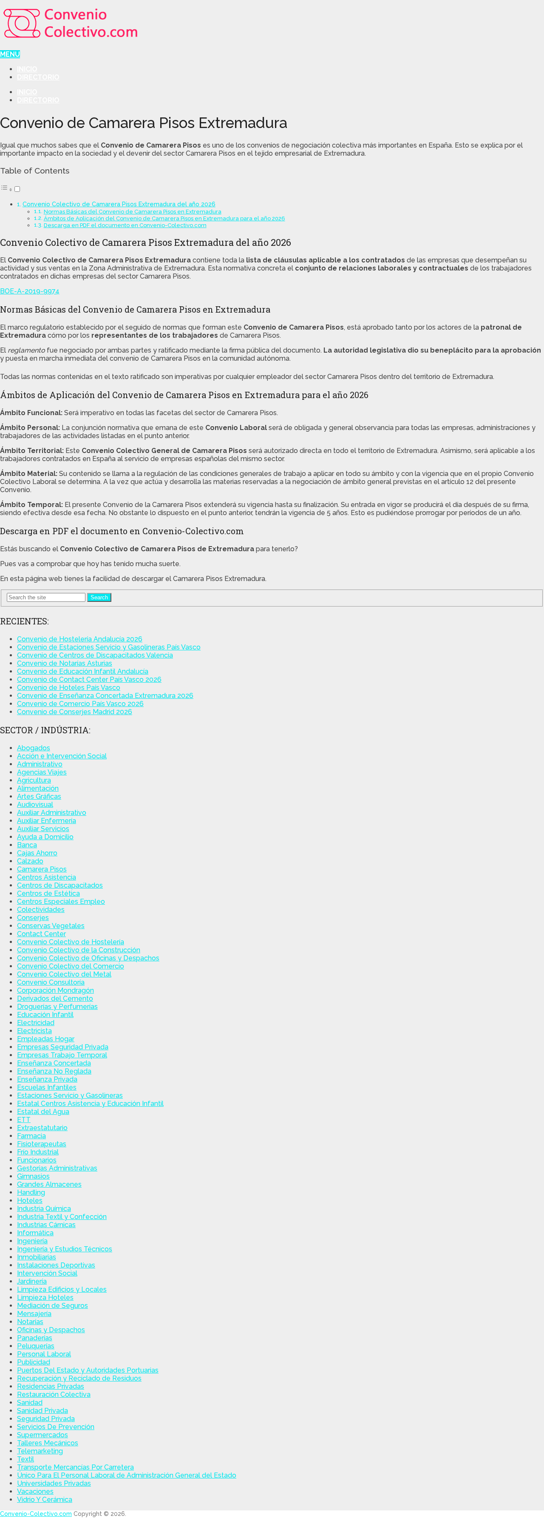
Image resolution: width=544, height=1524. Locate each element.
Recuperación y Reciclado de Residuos (79, 1378)
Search (99, 597)
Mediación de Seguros (52, 1306)
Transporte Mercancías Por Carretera (75, 1467)
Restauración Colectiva (54, 1394)
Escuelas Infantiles (46, 1087)
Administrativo (39, 764)
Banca (27, 845)
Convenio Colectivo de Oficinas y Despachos (88, 958)
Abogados (33, 748)
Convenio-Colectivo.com (36, 1513)
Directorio (38, 77)
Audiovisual (35, 804)
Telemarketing (40, 1451)
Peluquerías (35, 1346)
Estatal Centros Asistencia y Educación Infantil (90, 1104)
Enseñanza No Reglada (54, 1071)
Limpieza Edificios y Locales (62, 1289)
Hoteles (29, 1200)
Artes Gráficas (39, 796)
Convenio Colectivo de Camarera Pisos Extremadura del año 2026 (119, 204)
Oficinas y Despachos (51, 1330)
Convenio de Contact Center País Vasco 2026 (89, 679)
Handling (31, 1192)
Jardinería (32, 1281)
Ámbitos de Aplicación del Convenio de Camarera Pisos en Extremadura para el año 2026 (164, 218)
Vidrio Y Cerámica (44, 1500)
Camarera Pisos (42, 869)
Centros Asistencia (46, 877)
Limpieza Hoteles (45, 1297)
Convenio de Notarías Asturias (64, 663)
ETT (24, 1120)
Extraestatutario (42, 1128)
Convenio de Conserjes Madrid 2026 (74, 712)
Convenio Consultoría (51, 982)
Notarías (30, 1322)
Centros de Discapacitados (60, 885)
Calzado (30, 861)
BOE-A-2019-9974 (30, 291)
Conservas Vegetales (51, 926)
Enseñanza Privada (47, 1079)
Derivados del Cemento (55, 998)
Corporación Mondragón (55, 990)
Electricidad (35, 1023)
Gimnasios (33, 1176)
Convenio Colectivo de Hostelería (70, 942)
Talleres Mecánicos (47, 1443)
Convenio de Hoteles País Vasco (68, 688)
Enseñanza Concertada (54, 1063)
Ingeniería (32, 1241)
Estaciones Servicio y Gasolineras (70, 1095)
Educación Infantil (45, 1015)
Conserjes (33, 918)
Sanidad (29, 1403)
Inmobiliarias (36, 1257)
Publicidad (33, 1362)
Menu (10, 54)
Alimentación (38, 788)
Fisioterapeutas (41, 1144)
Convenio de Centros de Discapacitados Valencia (95, 655)
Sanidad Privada (42, 1411)
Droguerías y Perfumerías (57, 1007)
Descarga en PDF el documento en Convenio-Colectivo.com (125, 225)
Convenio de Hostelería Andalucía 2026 (79, 639)
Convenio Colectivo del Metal (64, 974)
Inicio (27, 69)
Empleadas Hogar (45, 1039)
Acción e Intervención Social (62, 756)
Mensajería (34, 1314)
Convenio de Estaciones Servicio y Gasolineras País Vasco (109, 647)
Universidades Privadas (54, 1483)
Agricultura (34, 780)
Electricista (34, 1031)
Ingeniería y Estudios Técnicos (64, 1249)
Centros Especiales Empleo (61, 901)
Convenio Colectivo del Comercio (70, 966)
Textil (25, 1459)
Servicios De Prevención (55, 1427)
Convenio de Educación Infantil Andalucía (82, 671)
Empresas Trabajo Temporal (62, 1055)
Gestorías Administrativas (57, 1168)
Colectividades (41, 910)
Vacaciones (35, 1491)
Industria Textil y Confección (62, 1217)
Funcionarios (37, 1160)
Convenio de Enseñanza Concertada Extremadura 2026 (105, 696)
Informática (35, 1233)
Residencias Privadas (50, 1386)
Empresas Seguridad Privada (62, 1047)
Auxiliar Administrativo (51, 813)
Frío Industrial (38, 1152)
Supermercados (42, 1435)
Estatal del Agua (43, 1112)
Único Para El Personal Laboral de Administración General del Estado (126, 1475)
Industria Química (44, 1209)
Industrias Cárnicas (46, 1225)
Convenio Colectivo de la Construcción (78, 950)
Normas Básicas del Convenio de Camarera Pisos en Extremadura (132, 211)
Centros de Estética (48, 893)
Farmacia (31, 1136)
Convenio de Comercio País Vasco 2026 (80, 704)
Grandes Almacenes (49, 1184)
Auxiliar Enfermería (46, 821)
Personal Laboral (44, 1354)
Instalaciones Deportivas (56, 1265)
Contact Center (41, 934)
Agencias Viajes (42, 772)
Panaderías (34, 1338)
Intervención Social (47, 1273)
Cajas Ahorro (37, 853)
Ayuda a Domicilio (45, 837)
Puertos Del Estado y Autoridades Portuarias (88, 1370)
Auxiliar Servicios (43, 829)
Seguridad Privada (46, 1419)
